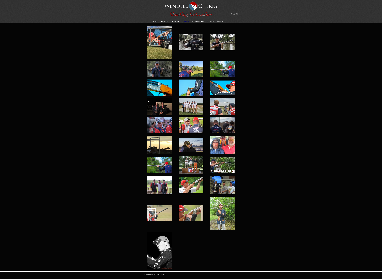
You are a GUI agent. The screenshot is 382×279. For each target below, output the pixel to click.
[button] (164, 21)
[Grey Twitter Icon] (234, 14)
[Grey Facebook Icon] (231, 14)
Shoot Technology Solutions (158, 274)
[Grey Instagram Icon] (237, 14)
